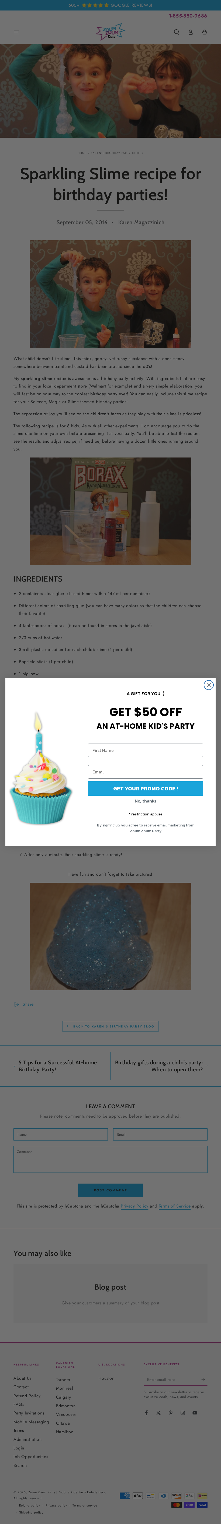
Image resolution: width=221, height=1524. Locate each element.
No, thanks (145, 801)
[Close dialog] (208, 685)
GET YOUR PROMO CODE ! (145, 788)
